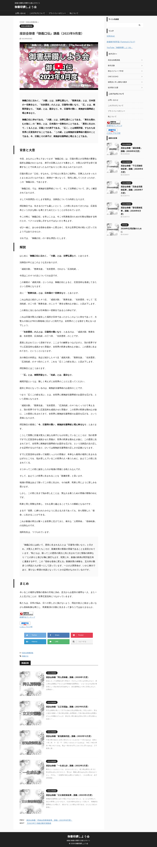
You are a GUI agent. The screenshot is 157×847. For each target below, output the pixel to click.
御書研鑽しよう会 (26, 6)
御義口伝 (25, 656)
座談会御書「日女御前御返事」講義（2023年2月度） (70, 795)
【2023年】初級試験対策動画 (38, 823)
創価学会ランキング (27, 617)
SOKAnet (111, 36)
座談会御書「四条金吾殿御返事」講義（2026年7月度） (132, 189)
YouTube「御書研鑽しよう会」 (120, 47)
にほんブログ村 (26, 627)
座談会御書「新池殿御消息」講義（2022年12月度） (69, 736)
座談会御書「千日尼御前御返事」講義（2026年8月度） (132, 168)
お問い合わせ (20, 13)
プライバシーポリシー (57, 13)
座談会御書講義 (27, 653)
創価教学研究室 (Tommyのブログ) (121, 42)
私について (74, 13)
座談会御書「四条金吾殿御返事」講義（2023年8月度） (49, 820)
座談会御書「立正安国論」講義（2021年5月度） (67, 706)
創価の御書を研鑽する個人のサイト (78, 840)
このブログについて (37, 13)
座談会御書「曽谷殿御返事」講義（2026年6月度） (131, 210)
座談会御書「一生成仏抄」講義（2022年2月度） (68, 765)
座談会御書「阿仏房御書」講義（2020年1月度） (67, 677)
